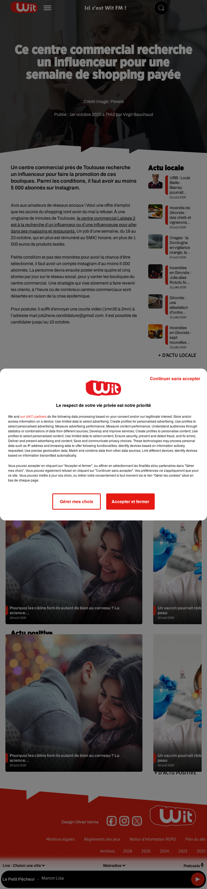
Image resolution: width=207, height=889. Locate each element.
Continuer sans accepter (175, 378)
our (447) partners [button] (33, 416)
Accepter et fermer (130, 501)
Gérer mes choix (76, 501)
